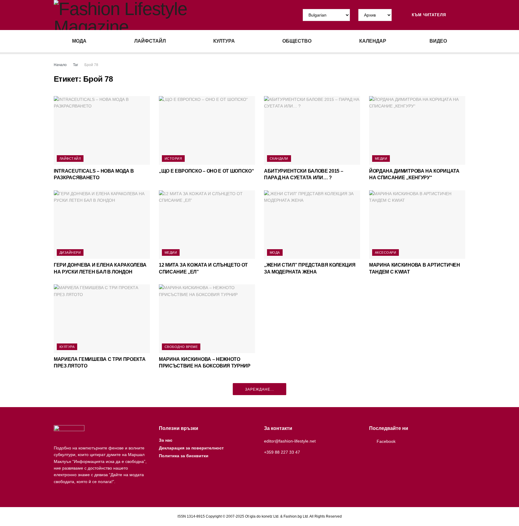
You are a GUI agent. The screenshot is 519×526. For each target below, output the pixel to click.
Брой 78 (91, 65)
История (173, 158)
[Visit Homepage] (157, 15)
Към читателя (428, 15)
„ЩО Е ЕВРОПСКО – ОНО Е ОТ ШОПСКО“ (206, 171)
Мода (79, 41)
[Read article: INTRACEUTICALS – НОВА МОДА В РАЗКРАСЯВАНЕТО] (102, 130)
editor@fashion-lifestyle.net (290, 441)
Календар (372, 41)
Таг (75, 65)
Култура (224, 41)
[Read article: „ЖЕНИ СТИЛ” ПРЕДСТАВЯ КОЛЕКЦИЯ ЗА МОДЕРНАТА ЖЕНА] (312, 224)
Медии (381, 158)
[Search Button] (462, 15)
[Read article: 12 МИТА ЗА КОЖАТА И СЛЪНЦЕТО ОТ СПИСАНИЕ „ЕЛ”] (207, 224)
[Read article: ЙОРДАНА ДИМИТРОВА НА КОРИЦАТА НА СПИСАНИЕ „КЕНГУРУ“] (417, 130)
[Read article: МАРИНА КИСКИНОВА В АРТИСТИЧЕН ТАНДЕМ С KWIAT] (417, 224)
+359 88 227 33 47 (282, 452)
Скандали (279, 158)
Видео (438, 41)
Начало (60, 65)
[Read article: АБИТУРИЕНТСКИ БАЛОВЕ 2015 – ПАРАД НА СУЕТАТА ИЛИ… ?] (312, 130)
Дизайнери (70, 252)
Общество (296, 41)
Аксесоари (385, 252)
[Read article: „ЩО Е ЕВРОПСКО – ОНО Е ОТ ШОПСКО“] (207, 130)
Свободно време (181, 347)
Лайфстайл (150, 41)
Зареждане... (259, 389)
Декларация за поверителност (191, 448)
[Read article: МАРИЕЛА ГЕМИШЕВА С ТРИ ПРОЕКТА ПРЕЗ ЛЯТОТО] (102, 318)
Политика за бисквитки (183, 455)
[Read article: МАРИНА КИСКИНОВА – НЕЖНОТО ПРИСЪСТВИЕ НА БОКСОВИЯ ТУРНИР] (207, 318)
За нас (165, 440)
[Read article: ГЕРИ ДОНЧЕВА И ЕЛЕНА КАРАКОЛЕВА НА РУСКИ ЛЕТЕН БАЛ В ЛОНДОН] (102, 224)
